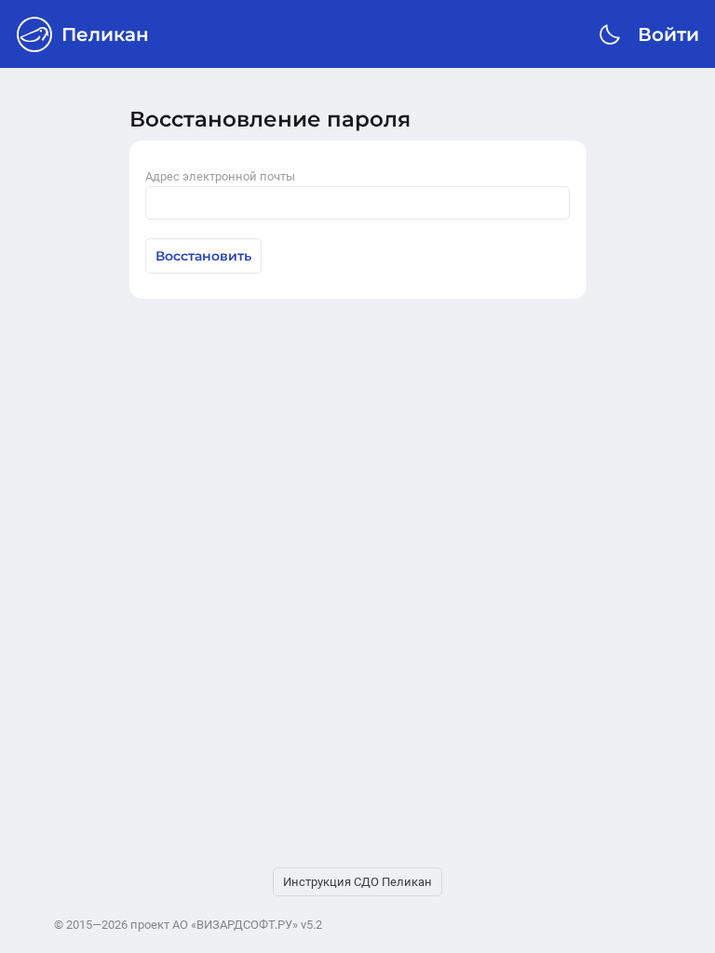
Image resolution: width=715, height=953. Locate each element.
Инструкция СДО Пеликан (357, 882)
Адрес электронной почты (220, 176)
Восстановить (203, 256)
